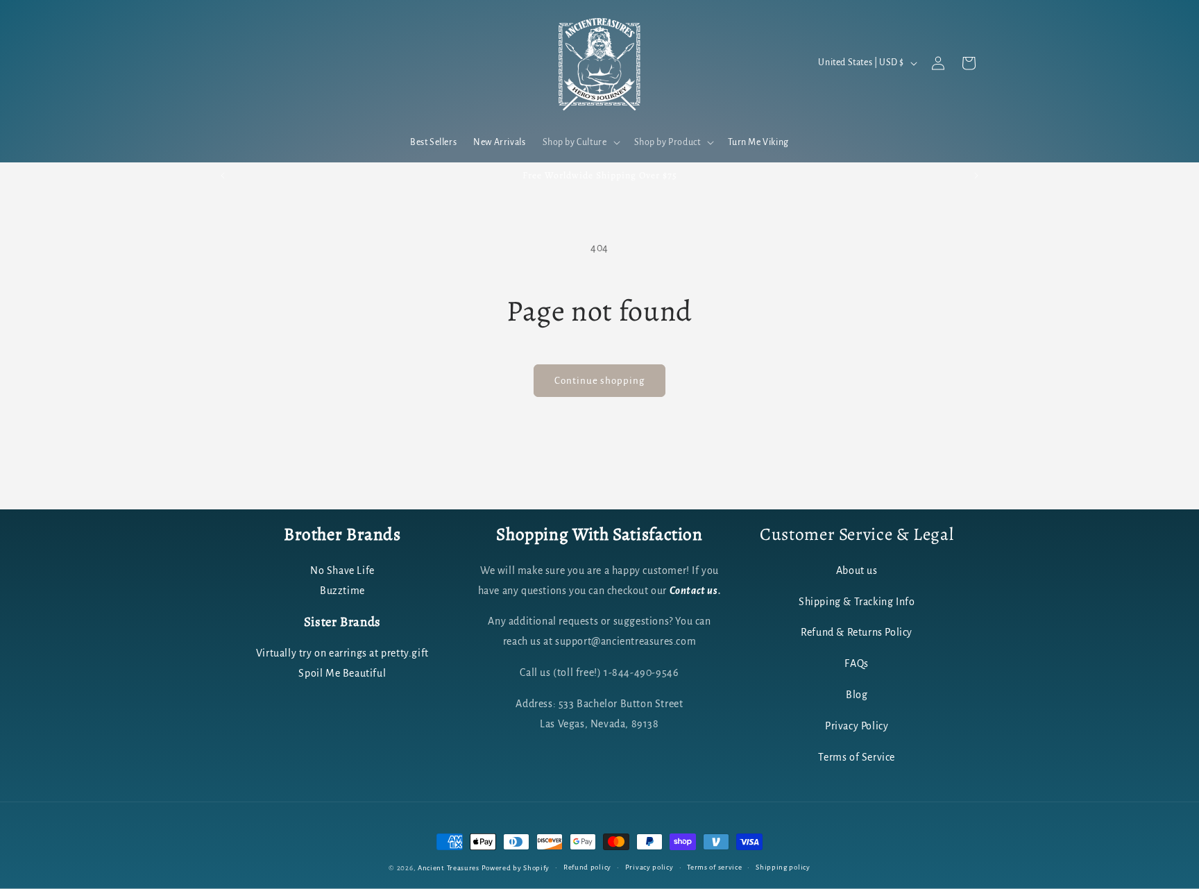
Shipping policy (783, 867)
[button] (580, 142)
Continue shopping (599, 380)
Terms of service (714, 867)
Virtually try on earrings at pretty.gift (342, 653)
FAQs (856, 663)
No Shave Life (342, 570)
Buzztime (342, 590)
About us (857, 570)
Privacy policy (649, 867)
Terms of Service (856, 757)
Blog (856, 694)
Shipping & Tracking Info (857, 601)
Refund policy (587, 867)
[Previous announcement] (222, 175)
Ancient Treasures (448, 868)
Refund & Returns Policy (856, 632)
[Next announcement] (976, 175)
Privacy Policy (856, 725)
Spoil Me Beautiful (342, 673)
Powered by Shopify (516, 868)
